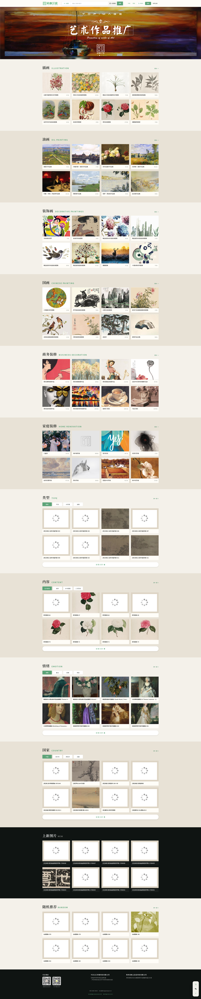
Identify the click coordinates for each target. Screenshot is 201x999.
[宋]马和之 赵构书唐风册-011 (111, 558)
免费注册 (155, 3)
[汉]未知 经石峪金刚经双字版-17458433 (84, 890)
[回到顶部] (196, 993)
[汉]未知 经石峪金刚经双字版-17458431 (143, 890)
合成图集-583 (77, 961)
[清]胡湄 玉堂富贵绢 (138, 783)
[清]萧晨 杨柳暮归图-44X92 (81, 810)
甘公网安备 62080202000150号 (95, 994)
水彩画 (68, 504)
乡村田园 (68, 588)
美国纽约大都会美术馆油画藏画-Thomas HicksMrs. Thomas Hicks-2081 (63, 699)
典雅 (47, 673)
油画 (78, 504)
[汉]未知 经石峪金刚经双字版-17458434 (54, 890)
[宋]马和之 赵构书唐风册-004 (81, 531)
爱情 (68, 673)
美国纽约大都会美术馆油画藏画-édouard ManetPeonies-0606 (90, 699)
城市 (57, 588)
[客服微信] (196, 989)
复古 (57, 673)
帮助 (134, 3)
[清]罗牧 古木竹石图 (78, 783)
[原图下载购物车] (196, 984)
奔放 (78, 673)
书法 (57, 504)
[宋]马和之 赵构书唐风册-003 (51, 531)
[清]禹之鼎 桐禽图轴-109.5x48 (52, 783)
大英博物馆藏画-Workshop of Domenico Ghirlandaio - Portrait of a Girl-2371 (65, 726)
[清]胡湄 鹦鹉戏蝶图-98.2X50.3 (52, 810)
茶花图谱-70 (46, 642)
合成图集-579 (77, 934)
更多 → (157, 68)
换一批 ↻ (156, 498)
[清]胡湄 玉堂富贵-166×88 (110, 783)
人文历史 (78, 588)
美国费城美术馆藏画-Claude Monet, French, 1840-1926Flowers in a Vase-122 (125, 699)
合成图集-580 (106, 934)
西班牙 (68, 757)
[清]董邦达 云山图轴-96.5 (139, 810)
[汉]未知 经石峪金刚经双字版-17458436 (114, 863)
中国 (47, 757)
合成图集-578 (47, 934)
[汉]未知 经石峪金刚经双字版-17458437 (84, 863)
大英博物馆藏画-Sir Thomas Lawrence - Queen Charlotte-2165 (150, 699)
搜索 (120, 3)
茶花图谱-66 (46, 615)
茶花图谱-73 (135, 642)
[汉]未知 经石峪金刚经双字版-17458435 (143, 863)
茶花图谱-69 (135, 615)
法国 (78, 757)
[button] (15, 33)
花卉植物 (47, 588)
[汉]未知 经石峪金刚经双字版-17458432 (114, 890)
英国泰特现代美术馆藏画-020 (111, 726)
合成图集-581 (136, 934)
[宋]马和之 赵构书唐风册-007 (140, 531)
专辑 (129, 3)
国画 (47, 504)
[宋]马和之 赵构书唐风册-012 (140, 558)
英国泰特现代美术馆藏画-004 (81, 726)
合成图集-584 (106, 961)
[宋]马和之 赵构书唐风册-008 (51, 558)
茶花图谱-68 (106, 615)
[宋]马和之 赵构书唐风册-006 (111, 531)
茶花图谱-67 (76, 615)
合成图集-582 (47, 961)
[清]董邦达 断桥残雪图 (109, 810)
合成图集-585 (136, 961)
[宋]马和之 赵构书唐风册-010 (81, 558)
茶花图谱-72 (106, 642)
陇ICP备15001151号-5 (108, 994)
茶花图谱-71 (76, 642)
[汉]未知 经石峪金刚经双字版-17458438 (54, 863)
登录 (148, 3)
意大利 (58, 757)
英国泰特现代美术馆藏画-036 (140, 726)
